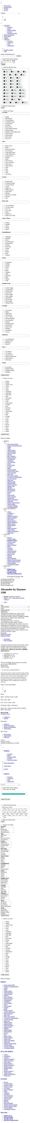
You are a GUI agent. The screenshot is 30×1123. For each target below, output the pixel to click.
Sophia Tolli (10, 498)
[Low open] (5, 854)
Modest (8, 157)
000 (6, 72)
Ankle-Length (9, 288)
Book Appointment (9, 763)
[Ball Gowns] (5, 835)
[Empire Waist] (5, 896)
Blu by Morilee (11, 456)
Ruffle (7, 251)
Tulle (7, 280)
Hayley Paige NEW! (12, 444)
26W (22, 93)
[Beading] (4, 866)
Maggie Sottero (11, 483)
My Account (7, 5)
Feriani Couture (11, 542)
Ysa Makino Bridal (12, 507)
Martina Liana (11, 486)
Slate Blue (8, 394)
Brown (7, 424)
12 (6, 78)
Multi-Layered (9, 190)
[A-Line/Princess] (5, 894)
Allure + (9, 512)
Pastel (7, 229)
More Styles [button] (4, 1112)
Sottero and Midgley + (13, 531)
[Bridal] (7, 828)
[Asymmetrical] (4, 881)
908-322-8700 (4, 712)
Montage (9, 557)
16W (6, 90)
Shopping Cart (8, 7)
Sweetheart (9, 330)
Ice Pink (8, 404)
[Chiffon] (4, 874)
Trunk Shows (7, 766)
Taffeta (7, 279)
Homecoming (9, 130)
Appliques (8, 236)
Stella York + (10, 533)
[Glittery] (3, 857)
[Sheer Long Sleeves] (6, 906)
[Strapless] (5, 913)
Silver (7, 429)
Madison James (11, 481)
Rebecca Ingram (11, 496)
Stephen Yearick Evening (14, 560)
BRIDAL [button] (3, 982)
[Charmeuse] (4, 872)
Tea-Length (9, 301)
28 (19, 84)
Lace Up (8, 209)
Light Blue (8, 393)
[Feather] (4, 875)
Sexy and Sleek (10, 162)
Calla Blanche (11, 459)
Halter (7, 312)
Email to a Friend (5, 636)
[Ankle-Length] (4, 880)
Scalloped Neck (10, 323)
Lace (7, 250)
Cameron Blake (11, 539)
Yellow (8, 381)
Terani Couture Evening (13, 561)
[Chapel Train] (4, 882)
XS (14, 99)
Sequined (8, 275)
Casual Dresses (10, 120)
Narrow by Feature (8, 111)
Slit (6, 198)
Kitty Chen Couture (12, 475)
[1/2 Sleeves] (6, 902)
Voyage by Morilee (12, 505)
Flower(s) (8, 246)
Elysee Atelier (11, 465)
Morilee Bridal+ (11, 525)
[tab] (16, 474)
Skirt (7, 167)
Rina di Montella (11, 558)
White (7, 431)
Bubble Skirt (9, 181)
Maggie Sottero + (11, 521)
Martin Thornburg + (12, 522)
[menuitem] (16, 5)
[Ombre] (3, 862)
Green (7, 386)
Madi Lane (10, 480)
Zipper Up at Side (10, 215)
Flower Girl (9, 127)
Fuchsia (8, 409)
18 (6, 81)
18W (14, 90)
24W (14, 93)
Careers (6, 769)
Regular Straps (9, 368)
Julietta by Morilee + (12, 516)
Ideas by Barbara (11, 545)
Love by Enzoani (11, 478)
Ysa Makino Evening (13, 564)
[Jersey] (4, 876)
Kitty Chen (10, 474)
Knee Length (9, 296)
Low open (8, 210)
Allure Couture (11, 450)
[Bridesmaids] (7, 829)
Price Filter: (6, 60)
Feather (8, 245)
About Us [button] (6, 773)
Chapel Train (9, 291)
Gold (7, 423)
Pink (7, 406)
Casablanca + (10, 513)
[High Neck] (5, 890)
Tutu (7, 172)
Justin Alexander (11, 472)
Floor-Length (9, 294)
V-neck (8, 332)
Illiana (9, 546)
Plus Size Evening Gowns (14, 573)
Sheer (7, 212)
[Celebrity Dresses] (6, 844)
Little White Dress (10, 154)
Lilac (7, 401)
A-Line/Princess (10, 339)
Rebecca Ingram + (12, 528)
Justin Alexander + (12, 518)
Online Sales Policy (6, 634)
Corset (7, 186)
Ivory (7, 419)
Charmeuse (9, 262)
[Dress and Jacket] (5, 838)
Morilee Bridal (11, 489)
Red (7, 414)
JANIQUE (10, 549)
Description (7, 639)
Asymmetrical (9, 289)
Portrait (8, 322)
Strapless (8, 328)
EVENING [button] (4, 1079)
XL (18, 102)
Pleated (8, 193)
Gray (7, 428)
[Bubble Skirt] (6, 842)
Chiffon (8, 264)
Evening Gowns (11, 572)
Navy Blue (9, 398)
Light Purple (9, 403)
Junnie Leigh (10, 554)
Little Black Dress (10, 152)
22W (6, 93)
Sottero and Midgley (12, 499)
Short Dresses (9, 166)
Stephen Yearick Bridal (13, 502)
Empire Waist (9, 341)
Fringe (7, 248)
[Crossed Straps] (5, 851)
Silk (7, 277)
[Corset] (6, 847)
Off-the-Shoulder (10, 318)
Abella (9, 447)
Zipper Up (8, 214)
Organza (8, 272)
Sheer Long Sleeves (11, 356)
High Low (8, 188)
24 (6, 84)
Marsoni (9, 555)
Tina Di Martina (11, 563)
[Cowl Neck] (5, 887)
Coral (7, 418)
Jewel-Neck (9, 315)
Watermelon (9, 411)
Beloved (9, 454)
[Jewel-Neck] (5, 891)
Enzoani (9, 466)
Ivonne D (9, 548)
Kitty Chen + (10, 519)
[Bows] (4, 868)
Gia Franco (10, 543)
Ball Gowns (9, 146)
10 (23, 75)
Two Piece (8, 174)
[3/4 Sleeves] (6, 903)
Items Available (8, 640)
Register (6, 8)
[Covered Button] (5, 850)
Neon (7, 226)
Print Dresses (9, 161)
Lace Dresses (9, 151)
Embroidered (9, 243)
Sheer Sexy (9, 164)
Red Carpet (9, 137)
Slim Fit (8, 344)
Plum (7, 413)
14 (13, 78)
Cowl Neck (9, 310)
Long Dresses (9, 156)
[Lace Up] (5, 853)
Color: (2, 608)
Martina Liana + (11, 524)
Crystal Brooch (10, 241)
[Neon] (3, 860)
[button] (7, 26)
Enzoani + (10, 515)
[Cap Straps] (5, 909)
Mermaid (8, 342)
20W (22, 90)
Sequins (8, 255)
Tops (7, 171)
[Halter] (5, 888)
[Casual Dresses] (7, 830)
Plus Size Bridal (11, 570)
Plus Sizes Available (11, 195)
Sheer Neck (9, 327)
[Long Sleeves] (6, 905)
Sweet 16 (8, 138)
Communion (9, 123)
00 (13, 72)
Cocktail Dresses (10, 122)
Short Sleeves (9, 358)
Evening (8, 125)
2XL (25, 102)
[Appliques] (4, 865)
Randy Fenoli (10, 495)
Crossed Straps (10, 207)
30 (6, 87)
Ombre (7, 227)
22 (19, 81)
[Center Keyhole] (6, 845)
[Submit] (19, 13)
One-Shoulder (9, 320)
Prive (8, 493)
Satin (7, 274)
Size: (2, 605)
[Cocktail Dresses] (7, 832)
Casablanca (10, 460)
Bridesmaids (9, 118)
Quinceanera (9, 135)
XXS (6, 99)
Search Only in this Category (10, 59)
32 (13, 87)
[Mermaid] (5, 897)
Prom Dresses (9, 133)
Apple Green (9, 384)
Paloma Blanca (11, 490)
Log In (6, 10)
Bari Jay (9, 537)
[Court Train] (4, 884)
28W (6, 96)
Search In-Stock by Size (9, 67)
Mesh (7, 270)
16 (19, 78)
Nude (7, 421)
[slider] (26, 794)
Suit (7, 169)
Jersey (7, 267)
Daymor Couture (12, 540)
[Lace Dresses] (5, 839)
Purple (7, 399)
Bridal (7, 117)
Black (7, 426)
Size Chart (3, 633)
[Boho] (5, 836)
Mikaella (9, 487)
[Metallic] (3, 859)
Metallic (8, 224)
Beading (8, 238)
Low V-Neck (9, 317)
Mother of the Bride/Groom (13, 132)
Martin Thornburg (12, 484)
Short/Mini (8, 298)
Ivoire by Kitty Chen (12, 471)
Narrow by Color (7, 378)
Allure (9, 448)
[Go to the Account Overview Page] (1, 3)
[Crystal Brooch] (4, 869)
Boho (7, 147)
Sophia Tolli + (11, 530)
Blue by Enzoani (11, 457)
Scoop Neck (9, 325)
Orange (8, 416)
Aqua (7, 389)
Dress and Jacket (10, 149)
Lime (7, 388)
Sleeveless (8, 360)
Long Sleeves (9, 355)
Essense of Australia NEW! (14, 445)
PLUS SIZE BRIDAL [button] (7, 1051)
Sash (7, 253)
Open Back (9, 191)
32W (22, 96)
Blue (7, 396)
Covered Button (10, 205)
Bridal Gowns (11, 569)
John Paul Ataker (11, 551)
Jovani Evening (11, 552)
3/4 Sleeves (9, 353)
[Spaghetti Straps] (5, 912)
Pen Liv (9, 492)
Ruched (8, 196)
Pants (7, 159)
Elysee (9, 463)
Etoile (8, 468)
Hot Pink (8, 408)
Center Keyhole (10, 185)
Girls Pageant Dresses (11, 128)
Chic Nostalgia (11, 462)
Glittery (8, 222)
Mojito (7, 383)
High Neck (9, 313)
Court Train (9, 293)
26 (13, 84)
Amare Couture (11, 453)
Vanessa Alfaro (11, 504)
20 (13, 81)
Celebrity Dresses (10, 183)
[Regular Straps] (5, 911)
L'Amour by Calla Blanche (14, 477)
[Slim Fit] (5, 899)
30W (14, 96)
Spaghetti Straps (10, 370)
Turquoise (8, 391)
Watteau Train (9, 303)
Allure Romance (11, 451)
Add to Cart (4, 611)
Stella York (10, 501)
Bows (7, 240)
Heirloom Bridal (11, 469)
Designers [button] (7, 750)
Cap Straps (8, 367)
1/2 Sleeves (9, 351)
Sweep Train (9, 299)
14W (19, 87)
